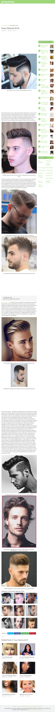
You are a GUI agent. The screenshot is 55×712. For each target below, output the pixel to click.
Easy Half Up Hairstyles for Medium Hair (44, 58)
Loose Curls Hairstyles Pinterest (9, 675)
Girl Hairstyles (49, 170)
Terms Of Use (29, 706)
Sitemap (14, 706)
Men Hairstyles (49, 178)
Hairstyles (4, 30)
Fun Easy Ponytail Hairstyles (43, 109)
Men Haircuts (49, 175)
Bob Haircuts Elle (45, 97)
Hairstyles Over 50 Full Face (26, 694)
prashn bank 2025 (39, 709)
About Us (34, 706)
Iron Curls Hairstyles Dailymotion (27, 657)
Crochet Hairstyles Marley (25, 675)
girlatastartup (7, 1)
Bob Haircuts (49, 161)
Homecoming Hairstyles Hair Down (44, 52)
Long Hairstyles (49, 173)
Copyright (24, 706)
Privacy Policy (39, 706)
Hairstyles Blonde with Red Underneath (45, 131)
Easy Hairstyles (41, 170)
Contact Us (19, 706)
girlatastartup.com (5, 302)
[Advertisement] (27, 15)
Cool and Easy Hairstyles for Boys (44, 137)
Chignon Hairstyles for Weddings (44, 120)
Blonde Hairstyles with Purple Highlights (45, 86)
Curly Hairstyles (42, 167)
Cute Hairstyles (49, 167)
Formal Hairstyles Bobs (7, 657)
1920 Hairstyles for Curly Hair (8, 694)
